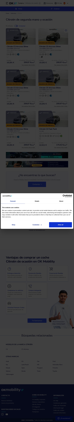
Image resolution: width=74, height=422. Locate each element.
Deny (13, 224)
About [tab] (61, 201)
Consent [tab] (13, 201)
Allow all (60, 224)
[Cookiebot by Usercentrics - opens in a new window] (64, 196)
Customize (36, 224)
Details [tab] (37, 201)
